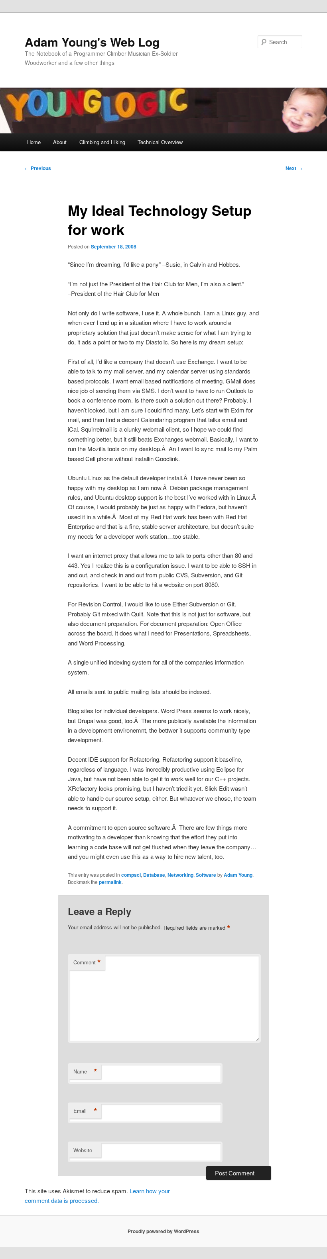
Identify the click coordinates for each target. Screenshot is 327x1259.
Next (294, 168)
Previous (38, 168)
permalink (110, 882)
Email (85, 1111)
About (60, 142)
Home (34, 142)
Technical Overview (160, 142)
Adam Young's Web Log (92, 41)
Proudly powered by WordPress (163, 1231)
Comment (87, 962)
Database (154, 874)
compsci (131, 874)
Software (206, 874)
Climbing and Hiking (102, 142)
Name (85, 1071)
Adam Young (238, 874)
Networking (180, 874)
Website (82, 1150)
